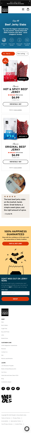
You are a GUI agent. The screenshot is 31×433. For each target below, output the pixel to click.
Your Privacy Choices (7, 424)
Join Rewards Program (7, 365)
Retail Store (4, 338)
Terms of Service (5, 418)
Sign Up (15, 299)
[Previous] (1, 3)
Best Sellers (4, 325)
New (2, 322)
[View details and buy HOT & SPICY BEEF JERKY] (15, 71)
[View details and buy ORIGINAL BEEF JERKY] (15, 129)
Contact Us (4, 352)
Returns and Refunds (7, 358)
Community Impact (6, 382)
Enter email (4, 289)
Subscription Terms (16, 421)
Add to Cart (22, 78)
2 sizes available (18, 110)
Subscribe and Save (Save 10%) (9, 375)
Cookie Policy (18, 424)
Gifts (2, 335)
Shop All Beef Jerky (15, 243)
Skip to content (15, 1)
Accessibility (4, 421)
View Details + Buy (15, 104)
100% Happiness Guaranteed (9, 345)
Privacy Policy (16, 418)
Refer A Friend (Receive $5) (8, 369)
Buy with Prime (5, 332)
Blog (2, 378)
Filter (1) (8, 53)
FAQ (2, 355)
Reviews (3, 349)
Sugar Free (4, 328)
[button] (12, 95)
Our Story (4, 372)
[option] (15, 31)
